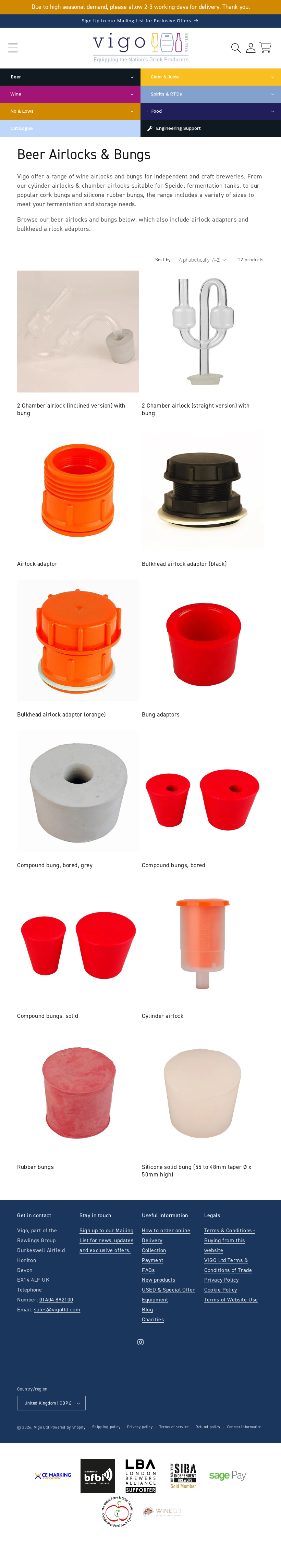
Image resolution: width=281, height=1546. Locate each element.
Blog (147, 1309)
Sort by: (163, 260)
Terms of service (174, 1427)
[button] (13, 48)
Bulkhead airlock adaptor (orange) (61, 714)
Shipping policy (106, 1427)
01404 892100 (56, 1299)
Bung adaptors (161, 714)
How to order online (166, 1230)
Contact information (244, 1427)
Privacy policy (139, 1427)
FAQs (148, 1270)
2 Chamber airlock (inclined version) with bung (71, 409)
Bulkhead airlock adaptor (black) (184, 564)
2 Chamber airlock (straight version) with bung (196, 409)
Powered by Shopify (68, 1427)
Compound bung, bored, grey (55, 865)
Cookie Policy (220, 1289)
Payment (152, 1260)
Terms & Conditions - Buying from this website (229, 1240)
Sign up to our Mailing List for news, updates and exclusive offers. (106, 1240)
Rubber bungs (35, 1167)
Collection (154, 1250)
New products (158, 1279)
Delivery (152, 1240)
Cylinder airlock (163, 1016)
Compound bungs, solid (47, 1016)
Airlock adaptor (37, 564)
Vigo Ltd (41, 1427)
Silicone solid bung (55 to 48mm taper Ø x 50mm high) (197, 1170)
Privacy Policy (221, 1279)
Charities (153, 1319)
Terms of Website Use (231, 1299)
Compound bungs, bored (174, 865)
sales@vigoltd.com (57, 1309)
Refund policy (208, 1427)
